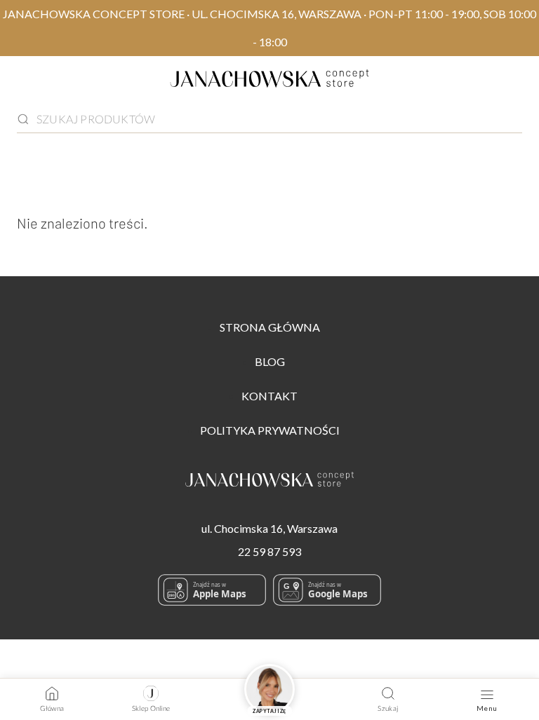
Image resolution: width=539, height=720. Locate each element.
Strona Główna (270, 327)
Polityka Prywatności (270, 430)
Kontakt (269, 395)
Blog (270, 361)
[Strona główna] (270, 81)
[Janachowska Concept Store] (269, 482)
